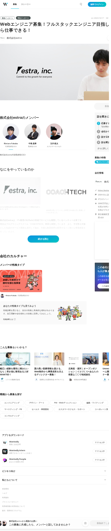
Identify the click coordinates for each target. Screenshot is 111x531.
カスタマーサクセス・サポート (71, 409)
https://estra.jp (104, 190)
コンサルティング (11, 415)
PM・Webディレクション (65, 402)
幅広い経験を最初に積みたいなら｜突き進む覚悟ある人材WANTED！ (14, 371)
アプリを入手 (100, 442)
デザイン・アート (36, 402)
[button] (55, 435)
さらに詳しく (103, 148)
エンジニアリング (11, 402)
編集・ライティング (95, 402)
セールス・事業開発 (40, 409)
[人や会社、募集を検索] (81, 4)
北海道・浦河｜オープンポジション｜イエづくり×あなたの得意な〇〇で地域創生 (83, 371)
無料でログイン (97, 4)
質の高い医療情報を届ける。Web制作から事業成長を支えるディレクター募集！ (48, 371)
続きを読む (43, 238)
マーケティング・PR (13, 409)
